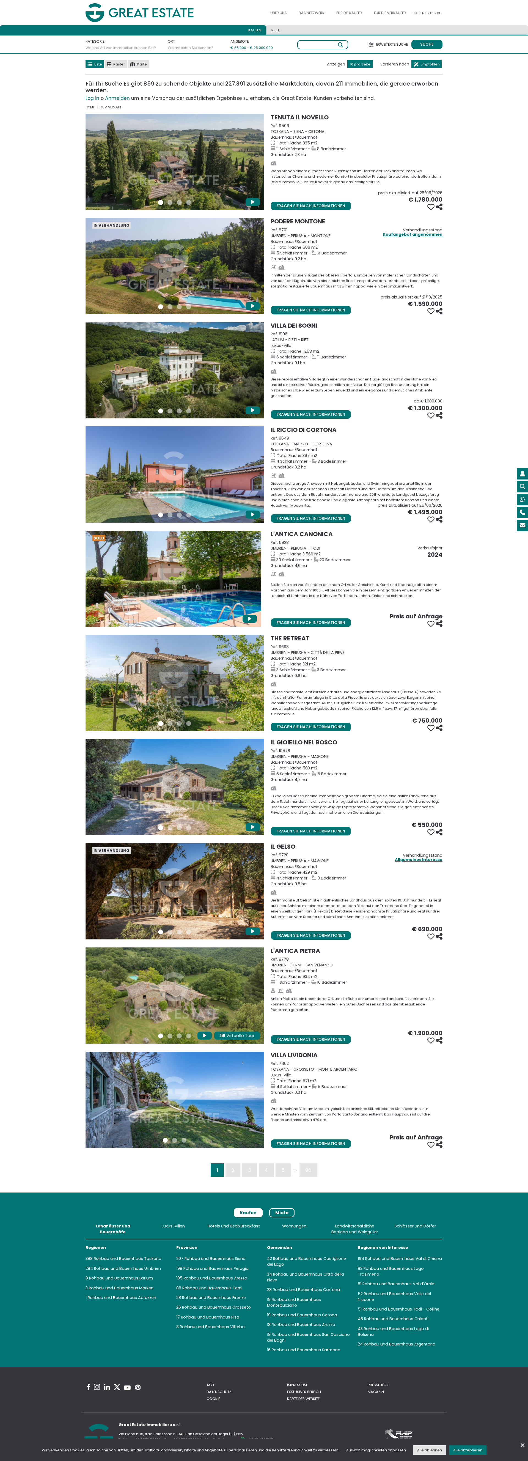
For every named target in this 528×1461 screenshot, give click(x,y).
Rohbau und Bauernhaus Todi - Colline (401, 1309)
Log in (92, 98)
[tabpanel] (264, 1289)
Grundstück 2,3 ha (356, 140)
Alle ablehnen (429, 1450)
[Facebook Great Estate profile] (88, 1386)
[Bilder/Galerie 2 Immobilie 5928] (168, 619)
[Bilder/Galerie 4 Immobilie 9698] (188, 723)
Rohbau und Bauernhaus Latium (121, 1278)
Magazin (376, 1391)
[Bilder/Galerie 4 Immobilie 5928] (187, 619)
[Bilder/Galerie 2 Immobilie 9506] (169, 202)
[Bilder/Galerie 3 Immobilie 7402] (184, 1140)
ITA (415, 13)
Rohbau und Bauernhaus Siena (215, 1258)
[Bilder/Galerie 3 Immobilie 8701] (179, 306)
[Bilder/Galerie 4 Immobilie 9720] (188, 932)
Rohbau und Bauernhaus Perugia (216, 1268)
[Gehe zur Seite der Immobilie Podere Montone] (175, 266)
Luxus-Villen (173, 1226)
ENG (423, 13)
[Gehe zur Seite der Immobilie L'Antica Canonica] (173, 579)
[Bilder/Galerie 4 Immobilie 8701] (188, 306)
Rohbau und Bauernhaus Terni (212, 1288)
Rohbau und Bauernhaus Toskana (127, 1258)
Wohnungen (294, 1226)
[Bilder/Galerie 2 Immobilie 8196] (169, 411)
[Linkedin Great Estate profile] (107, 1387)
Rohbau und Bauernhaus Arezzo (215, 1278)
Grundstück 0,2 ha (356, 452)
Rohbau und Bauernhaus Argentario (399, 1344)
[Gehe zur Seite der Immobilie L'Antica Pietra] (175, 995)
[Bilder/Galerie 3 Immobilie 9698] (179, 723)
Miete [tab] (275, 30)
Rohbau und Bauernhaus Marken (121, 1288)
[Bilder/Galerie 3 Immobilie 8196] (179, 411)
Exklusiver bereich (304, 1391)
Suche (427, 44)
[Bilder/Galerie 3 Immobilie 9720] (179, 932)
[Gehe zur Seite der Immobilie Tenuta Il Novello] (175, 162)
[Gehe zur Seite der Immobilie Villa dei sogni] (175, 370)
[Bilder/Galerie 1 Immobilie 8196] (160, 411)
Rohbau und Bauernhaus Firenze (214, 1297)
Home (90, 107)
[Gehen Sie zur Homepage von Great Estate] (151, 12)
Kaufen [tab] (254, 30)
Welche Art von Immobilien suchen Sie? (121, 47)
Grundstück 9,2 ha (356, 244)
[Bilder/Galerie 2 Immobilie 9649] (169, 515)
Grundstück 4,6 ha (356, 554)
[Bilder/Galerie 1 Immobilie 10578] (160, 828)
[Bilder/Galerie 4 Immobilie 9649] (188, 515)
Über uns (278, 12)
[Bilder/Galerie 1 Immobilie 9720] (160, 932)
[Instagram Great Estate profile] (96, 1386)
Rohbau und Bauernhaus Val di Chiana (403, 1258)
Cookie (213, 1398)
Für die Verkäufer (390, 12)
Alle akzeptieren (467, 1450)
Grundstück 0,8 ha (356, 869)
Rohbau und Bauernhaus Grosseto (216, 1307)
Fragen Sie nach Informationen (311, 206)
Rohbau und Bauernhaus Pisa (210, 1317)
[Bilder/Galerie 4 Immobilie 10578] (188, 828)
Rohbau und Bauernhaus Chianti (396, 1319)
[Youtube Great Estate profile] (127, 1387)
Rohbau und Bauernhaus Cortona (306, 1289)
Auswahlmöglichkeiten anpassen (376, 1450)
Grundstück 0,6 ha (356, 661)
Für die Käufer (349, 12)
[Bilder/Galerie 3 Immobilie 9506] (179, 202)
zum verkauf (111, 107)
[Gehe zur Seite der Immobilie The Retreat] (175, 683)
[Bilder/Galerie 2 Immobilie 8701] (169, 306)
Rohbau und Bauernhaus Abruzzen (122, 1297)
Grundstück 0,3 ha (356, 1078)
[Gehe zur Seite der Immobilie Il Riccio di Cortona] (175, 474)
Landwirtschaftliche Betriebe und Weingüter (354, 1229)
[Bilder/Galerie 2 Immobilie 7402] (174, 1140)
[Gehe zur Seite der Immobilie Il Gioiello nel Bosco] (175, 787)
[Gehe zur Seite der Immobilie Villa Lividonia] (175, 1100)
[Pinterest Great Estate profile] (137, 1387)
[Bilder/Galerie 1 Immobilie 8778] (160, 1036)
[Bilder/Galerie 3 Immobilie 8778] (179, 1036)
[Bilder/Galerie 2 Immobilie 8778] (169, 1036)
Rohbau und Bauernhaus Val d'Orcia (398, 1284)
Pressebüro (379, 1385)
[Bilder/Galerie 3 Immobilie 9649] (179, 515)
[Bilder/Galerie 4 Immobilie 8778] (188, 1036)
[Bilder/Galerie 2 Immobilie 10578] (169, 828)
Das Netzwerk (311, 12)
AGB (210, 1385)
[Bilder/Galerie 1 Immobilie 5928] (159, 619)
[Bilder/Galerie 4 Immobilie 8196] (188, 411)
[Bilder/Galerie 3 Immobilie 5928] (177, 619)
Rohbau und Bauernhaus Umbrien (127, 1268)
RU (439, 13)
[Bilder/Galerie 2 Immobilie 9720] (169, 932)
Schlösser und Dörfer (415, 1226)
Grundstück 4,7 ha (356, 765)
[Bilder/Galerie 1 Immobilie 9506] (160, 202)
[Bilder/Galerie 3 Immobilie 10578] (179, 828)
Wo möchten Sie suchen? (190, 47)
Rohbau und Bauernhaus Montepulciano (294, 1302)
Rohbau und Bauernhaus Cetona (304, 1315)
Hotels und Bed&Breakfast (234, 1226)
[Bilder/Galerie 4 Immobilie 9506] (188, 202)
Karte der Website (303, 1398)
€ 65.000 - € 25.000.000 (248, 47)
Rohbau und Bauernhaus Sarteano (306, 1350)
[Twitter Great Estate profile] (117, 1387)
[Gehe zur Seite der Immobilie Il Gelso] (175, 891)
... (295, 1169)
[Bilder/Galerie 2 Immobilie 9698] (169, 723)
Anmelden (117, 98)
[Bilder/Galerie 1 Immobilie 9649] (160, 515)
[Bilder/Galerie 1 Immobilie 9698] (160, 723)
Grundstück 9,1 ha (356, 348)
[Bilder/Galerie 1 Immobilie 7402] (165, 1140)
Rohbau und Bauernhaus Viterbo (212, 1327)
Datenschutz (219, 1391)
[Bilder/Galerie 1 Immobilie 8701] (160, 306)
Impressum (297, 1385)
